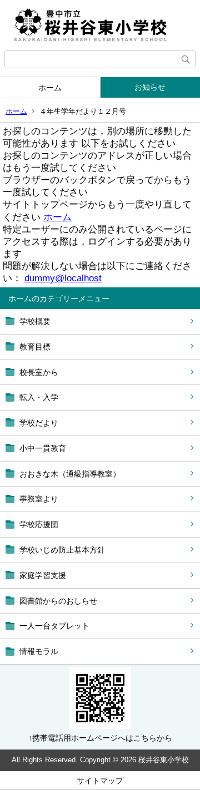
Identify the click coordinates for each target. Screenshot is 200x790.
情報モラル (38, 651)
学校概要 (35, 321)
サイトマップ (100, 780)
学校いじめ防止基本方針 (62, 549)
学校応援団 (38, 524)
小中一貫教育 (42, 448)
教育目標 (35, 346)
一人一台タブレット (54, 625)
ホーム (50, 87)
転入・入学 (38, 397)
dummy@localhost (63, 278)
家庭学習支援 (42, 575)
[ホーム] (100, 25)
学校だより (38, 422)
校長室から (38, 372)
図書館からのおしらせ (58, 600)
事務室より (38, 498)
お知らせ (150, 87)
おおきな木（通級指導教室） (70, 473)
